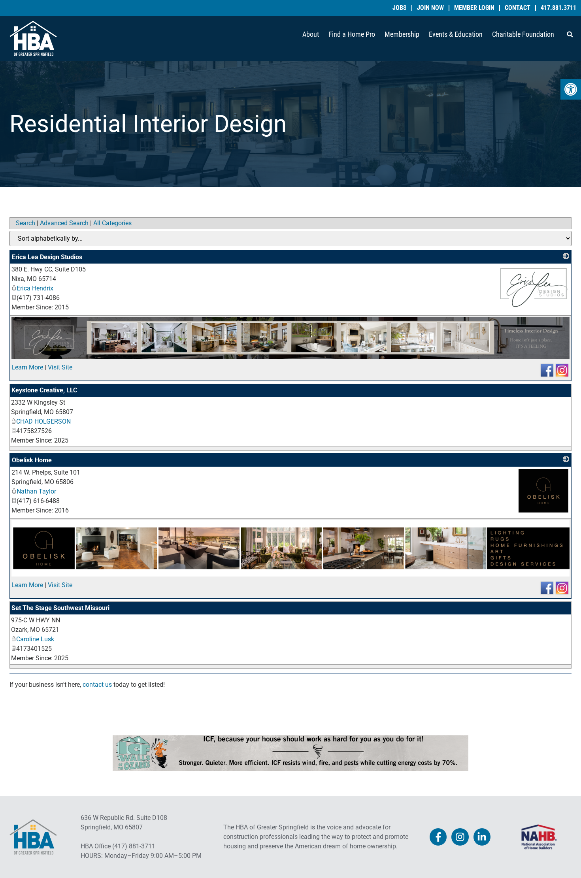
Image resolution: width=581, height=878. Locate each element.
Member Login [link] (474, 8)
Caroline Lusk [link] (35, 639)
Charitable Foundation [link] (523, 34)
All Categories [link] (112, 223)
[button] (570, 34)
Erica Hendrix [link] (35, 288)
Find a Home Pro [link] (351, 34)
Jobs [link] (399, 8)
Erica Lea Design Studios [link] (47, 257)
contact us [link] (97, 684)
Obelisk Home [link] (32, 460)
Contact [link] (517, 8)
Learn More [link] (27, 367)
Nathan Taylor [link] (36, 491)
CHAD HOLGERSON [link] (43, 421)
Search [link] (25, 223)
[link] (570, 89)
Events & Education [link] (456, 34)
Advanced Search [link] (64, 223)
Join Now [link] (430, 8)
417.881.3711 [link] (558, 8)
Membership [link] (402, 34)
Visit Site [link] (60, 367)
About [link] (310, 34)
